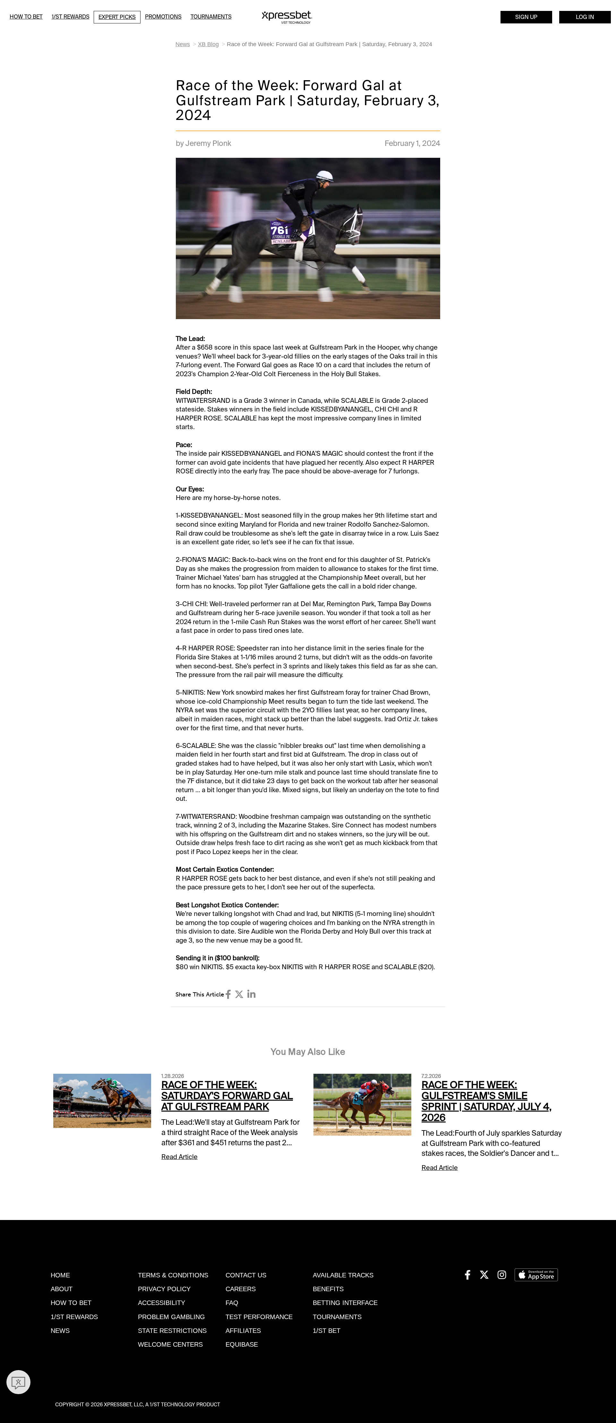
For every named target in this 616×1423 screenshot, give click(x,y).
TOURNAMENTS (337, 1316)
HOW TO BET (71, 1302)
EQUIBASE (242, 1344)
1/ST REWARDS (74, 1316)
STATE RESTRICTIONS (172, 1330)
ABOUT (62, 1288)
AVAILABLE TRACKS (343, 1275)
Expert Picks (117, 17)
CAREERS (241, 1288)
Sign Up (526, 17)
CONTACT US (246, 1275)
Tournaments (211, 16)
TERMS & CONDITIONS (173, 1275)
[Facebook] (228, 994)
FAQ (232, 1302)
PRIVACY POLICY (164, 1288)
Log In (585, 17)
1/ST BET (326, 1330)
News (182, 44)
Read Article (179, 1157)
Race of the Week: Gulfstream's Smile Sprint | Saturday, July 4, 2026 (487, 1101)
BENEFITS (328, 1288)
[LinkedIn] (251, 994)
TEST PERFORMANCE (259, 1316)
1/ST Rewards (71, 16)
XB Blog (208, 44)
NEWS (60, 1330)
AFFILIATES (243, 1330)
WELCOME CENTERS (170, 1344)
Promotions (163, 16)
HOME (60, 1275)
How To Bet (26, 16)
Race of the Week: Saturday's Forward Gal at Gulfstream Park (227, 1096)
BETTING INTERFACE (345, 1302)
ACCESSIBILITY (161, 1302)
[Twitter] (239, 994)
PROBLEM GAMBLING (171, 1316)
